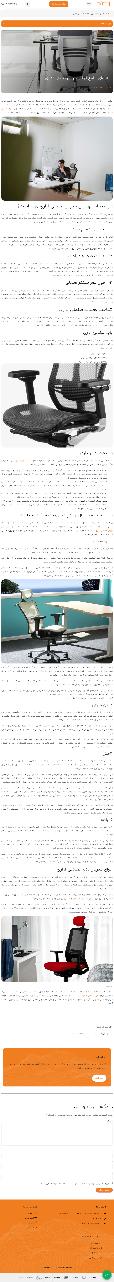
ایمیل (109, 1162)
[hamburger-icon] (89, 4)
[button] (27, 4)
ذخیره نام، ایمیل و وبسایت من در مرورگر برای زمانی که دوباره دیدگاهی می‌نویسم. (75, 1184)
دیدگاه (109, 1121)
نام (110, 1151)
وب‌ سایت (108, 1173)
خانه (109, 13)
